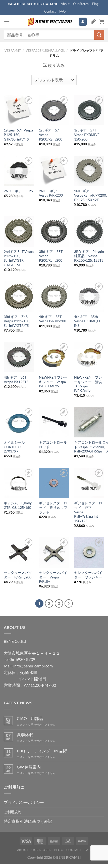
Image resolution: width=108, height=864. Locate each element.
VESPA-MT (13, 51)
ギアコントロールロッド (53, 444)
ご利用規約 (12, 812)
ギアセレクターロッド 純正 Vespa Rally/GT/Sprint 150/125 (88, 512)
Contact (50, 11)
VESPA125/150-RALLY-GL (45, 51)
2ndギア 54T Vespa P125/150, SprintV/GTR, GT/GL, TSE (19, 258)
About (65, 4)
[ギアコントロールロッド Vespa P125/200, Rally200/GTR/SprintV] (89, 422)
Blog (95, 4)
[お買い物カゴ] (101, 21)
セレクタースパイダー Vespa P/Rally (53, 577)
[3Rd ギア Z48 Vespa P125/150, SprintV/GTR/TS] (19, 296)
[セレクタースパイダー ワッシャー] (89, 552)
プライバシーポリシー (24, 802)
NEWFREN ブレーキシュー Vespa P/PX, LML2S (53, 381)
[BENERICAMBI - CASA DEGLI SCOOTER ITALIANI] (49, 21)
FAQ (62, 11)
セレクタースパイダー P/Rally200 (18, 575)
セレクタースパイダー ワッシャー (88, 575)
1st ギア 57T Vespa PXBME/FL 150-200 (87, 134)
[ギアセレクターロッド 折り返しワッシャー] (54, 483)
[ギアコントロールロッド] (54, 422)
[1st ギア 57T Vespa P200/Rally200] (54, 110)
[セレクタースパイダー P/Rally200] (19, 552)
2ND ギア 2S (18, 191)
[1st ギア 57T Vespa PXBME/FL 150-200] (89, 110)
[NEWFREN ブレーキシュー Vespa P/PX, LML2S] (54, 357)
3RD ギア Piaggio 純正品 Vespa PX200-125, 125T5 (89, 256)
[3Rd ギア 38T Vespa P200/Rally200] (54, 231)
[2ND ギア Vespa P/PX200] (54, 171)
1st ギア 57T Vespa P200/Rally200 (52, 134)
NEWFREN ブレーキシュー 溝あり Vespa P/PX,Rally (88, 384)
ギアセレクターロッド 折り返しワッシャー (53, 507)
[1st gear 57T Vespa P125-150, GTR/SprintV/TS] (19, 110)
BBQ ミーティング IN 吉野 (42, 750)
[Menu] (7, 21)
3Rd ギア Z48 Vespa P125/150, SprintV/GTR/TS (17, 321)
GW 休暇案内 (29, 766)
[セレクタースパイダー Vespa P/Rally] (54, 552)
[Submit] (99, 35)
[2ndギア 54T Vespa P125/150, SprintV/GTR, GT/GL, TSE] (19, 231)
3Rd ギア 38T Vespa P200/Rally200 (51, 256)
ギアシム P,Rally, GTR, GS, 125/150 (18, 505)
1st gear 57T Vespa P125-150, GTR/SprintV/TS (18, 134)
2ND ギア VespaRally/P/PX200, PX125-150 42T (90, 195)
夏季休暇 (25, 734)
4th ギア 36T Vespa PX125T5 (16, 379)
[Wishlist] (93, 21)
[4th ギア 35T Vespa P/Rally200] (54, 296)
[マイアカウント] (83, 22)
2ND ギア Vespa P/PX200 (51, 193)
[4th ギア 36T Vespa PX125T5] (19, 357)
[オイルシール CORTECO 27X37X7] (19, 422)
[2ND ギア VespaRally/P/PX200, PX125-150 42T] (89, 171)
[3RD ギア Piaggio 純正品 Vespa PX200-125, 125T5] (89, 231)
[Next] (69, 603)
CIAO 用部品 (30, 718)
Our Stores (81, 4)
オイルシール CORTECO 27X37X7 (14, 446)
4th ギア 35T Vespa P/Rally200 (52, 319)
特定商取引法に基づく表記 (28, 821)
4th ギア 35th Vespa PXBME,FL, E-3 (87, 321)
